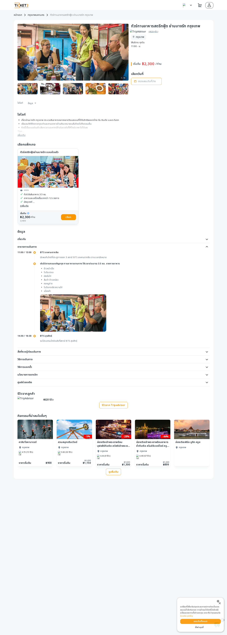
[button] (209, 5)
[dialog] (200, 615)
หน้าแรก (18, 15)
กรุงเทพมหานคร (36, 15)
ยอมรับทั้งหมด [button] (200, 621)
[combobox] (219, 601)
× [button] (219, 603)
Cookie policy (186, 616)
